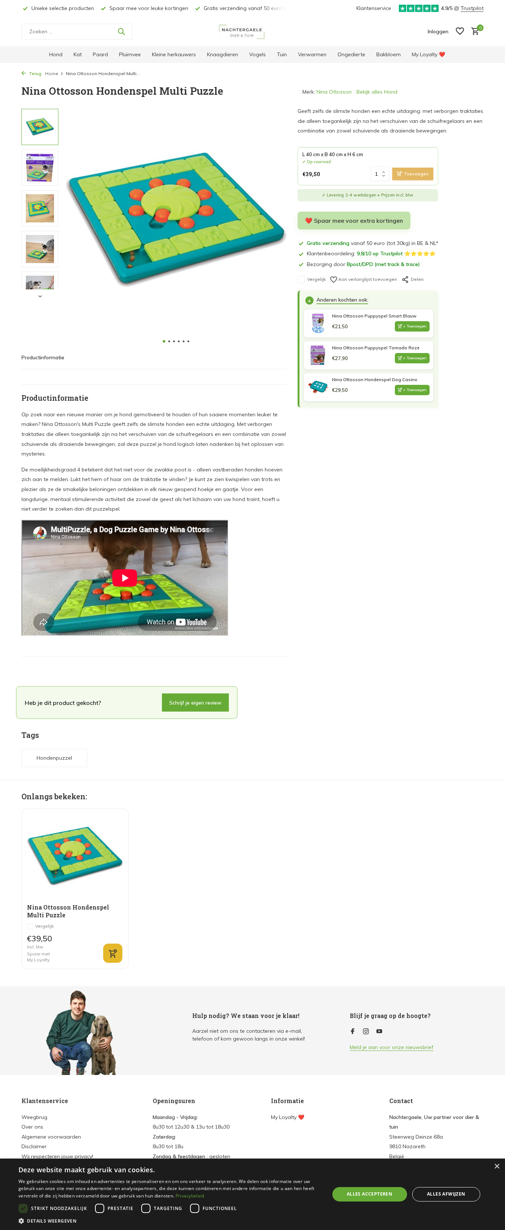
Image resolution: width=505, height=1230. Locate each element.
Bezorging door (363, 264)
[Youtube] (379, 1031)
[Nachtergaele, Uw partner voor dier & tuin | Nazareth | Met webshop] (252, 31)
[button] (164, 341)
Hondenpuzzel (54, 758)
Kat (78, 54)
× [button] (496, 1166)
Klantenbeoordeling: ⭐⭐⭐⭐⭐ (371, 253)
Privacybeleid (190, 1196)
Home (51, 73)
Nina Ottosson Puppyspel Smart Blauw (374, 316)
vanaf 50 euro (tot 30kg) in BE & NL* (372, 243)
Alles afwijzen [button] (446, 1194)
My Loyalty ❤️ (428, 54)
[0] (473, 31)
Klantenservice (373, 8)
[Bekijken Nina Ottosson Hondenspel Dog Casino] (318, 387)
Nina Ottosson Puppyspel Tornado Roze (376, 347)
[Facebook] (353, 1031)
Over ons (32, 1126)
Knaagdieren (222, 54)
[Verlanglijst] (460, 31)
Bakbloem (388, 54)
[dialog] (252, 1194)
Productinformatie (42, 357)
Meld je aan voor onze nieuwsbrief (391, 1047)
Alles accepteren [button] (369, 1194)
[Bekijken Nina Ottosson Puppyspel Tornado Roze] (318, 355)
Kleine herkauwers (174, 54)
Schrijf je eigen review (195, 702)
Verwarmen (312, 54)
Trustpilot (472, 8)
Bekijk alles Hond (376, 91)
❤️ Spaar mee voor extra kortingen (354, 220)
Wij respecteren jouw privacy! (57, 1156)
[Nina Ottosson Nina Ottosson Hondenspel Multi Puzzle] (75, 856)
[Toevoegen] (112, 953)
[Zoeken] (121, 31)
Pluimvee (130, 54)
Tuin (282, 54)
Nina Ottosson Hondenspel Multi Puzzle (68, 911)
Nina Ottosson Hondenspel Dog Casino (374, 379)
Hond (55, 54)
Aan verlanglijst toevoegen (367, 279)
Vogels (257, 54)
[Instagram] (366, 1031)
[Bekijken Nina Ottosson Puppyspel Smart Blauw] (318, 323)
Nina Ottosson (334, 91)
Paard (100, 54)
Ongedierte (351, 54)
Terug (34, 73)
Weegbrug (34, 1117)
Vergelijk (316, 279)
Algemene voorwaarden (51, 1136)
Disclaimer (34, 1146)
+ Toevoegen (415, 326)
